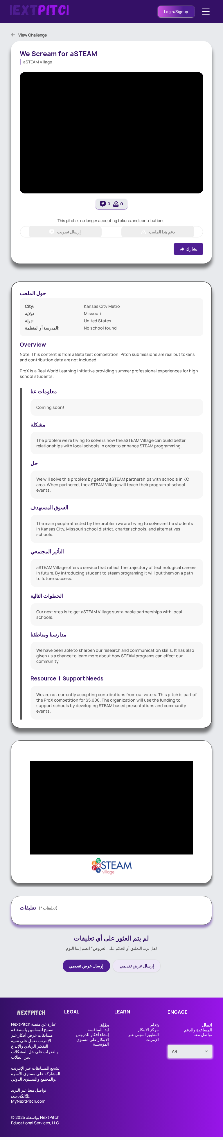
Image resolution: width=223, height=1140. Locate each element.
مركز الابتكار (148, 1029)
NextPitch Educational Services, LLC (35, 1120)
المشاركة (52, 1073)
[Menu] (206, 11)
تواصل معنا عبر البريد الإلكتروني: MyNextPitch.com (28, 1095)
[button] (104, 1024)
